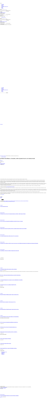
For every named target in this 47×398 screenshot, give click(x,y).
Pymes (2, 5)
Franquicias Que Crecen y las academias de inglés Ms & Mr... (8, 284)
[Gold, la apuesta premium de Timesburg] (1, 337)
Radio (2, 7)
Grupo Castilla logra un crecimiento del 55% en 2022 (9, 201)
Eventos (2, 90)
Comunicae (1, 160)
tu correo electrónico (8, 14)
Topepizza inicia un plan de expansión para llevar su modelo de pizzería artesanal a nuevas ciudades (13, 228)
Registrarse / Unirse (3, 17)
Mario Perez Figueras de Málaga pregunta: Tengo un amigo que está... (9, 294)
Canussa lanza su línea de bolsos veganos (5, 343)
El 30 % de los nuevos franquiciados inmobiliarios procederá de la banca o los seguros (11, 221)
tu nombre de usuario (8, 10)
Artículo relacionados (2, 206)
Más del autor (6, 206)
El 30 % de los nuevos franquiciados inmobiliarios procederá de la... (9, 322)
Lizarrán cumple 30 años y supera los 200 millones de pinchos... (8, 348)
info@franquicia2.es (5, 387)
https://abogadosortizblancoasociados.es (10, 186)
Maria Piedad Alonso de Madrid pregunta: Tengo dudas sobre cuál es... (9, 309)
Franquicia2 (1, 270)
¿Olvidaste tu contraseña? (2, 12)
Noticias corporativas (2, 212)
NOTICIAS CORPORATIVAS (5, 6)
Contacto (2, 8)
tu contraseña (7, 20)
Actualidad (3, 4)
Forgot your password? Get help (3, 21)
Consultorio (3, 89)
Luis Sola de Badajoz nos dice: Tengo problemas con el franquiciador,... (9, 316)
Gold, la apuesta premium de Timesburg (5, 338)
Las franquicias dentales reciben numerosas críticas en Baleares (8, 269)
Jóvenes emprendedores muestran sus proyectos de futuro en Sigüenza (9, 395)
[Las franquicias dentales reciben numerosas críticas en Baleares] (5, 267)
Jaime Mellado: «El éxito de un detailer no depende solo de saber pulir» (9, 250)
